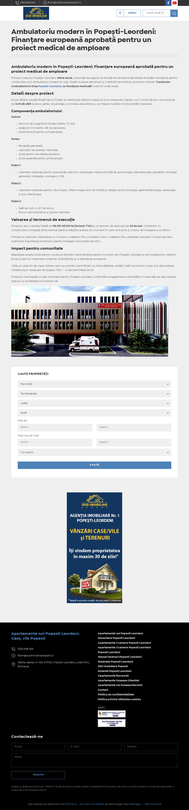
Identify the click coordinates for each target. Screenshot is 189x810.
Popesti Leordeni (109, 652)
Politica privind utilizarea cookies (119, 699)
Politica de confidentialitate (116, 695)
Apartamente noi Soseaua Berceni (120, 685)
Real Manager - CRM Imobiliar (142, 804)
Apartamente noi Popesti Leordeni (120, 633)
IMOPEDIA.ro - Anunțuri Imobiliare (82, 804)
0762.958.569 (27, 2)
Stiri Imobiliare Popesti (113, 666)
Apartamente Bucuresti (113, 676)
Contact (103, 690)
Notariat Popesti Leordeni (114, 671)
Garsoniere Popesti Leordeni (116, 638)
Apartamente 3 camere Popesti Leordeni (124, 647)
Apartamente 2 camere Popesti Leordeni (124, 643)
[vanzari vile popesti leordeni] (94, 494)
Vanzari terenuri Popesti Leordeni (120, 657)
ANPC (101, 708)
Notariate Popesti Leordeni (115, 662)
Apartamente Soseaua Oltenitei (118, 681)
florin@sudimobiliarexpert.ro (64, 2)
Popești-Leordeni (49, 86)
